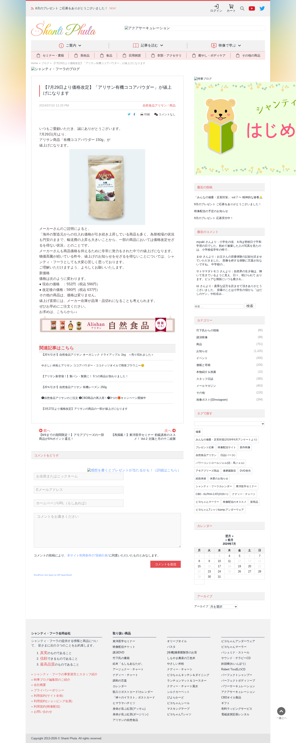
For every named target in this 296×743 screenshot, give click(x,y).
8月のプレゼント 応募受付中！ (213, 218)
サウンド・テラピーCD (235, 658)
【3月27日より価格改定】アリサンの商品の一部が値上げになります (84, 408)
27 (249, 571)
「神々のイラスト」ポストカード (134, 697)
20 (249, 566)
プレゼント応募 (205, 447)
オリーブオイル (177, 641)
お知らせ (202, 351)
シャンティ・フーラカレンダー (214, 486)
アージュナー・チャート (128, 669)
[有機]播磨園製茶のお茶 (182, 652)
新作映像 (245, 447)
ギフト (225, 703)
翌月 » (229, 536)
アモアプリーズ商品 (207, 470)
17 (219, 566)
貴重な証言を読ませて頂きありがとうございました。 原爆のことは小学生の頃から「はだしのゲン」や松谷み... (229, 289)
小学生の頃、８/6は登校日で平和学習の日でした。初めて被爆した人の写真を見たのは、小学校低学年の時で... (228, 245)
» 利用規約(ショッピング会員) (51, 701)
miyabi (200, 241)
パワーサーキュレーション (238, 686)
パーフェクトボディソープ (238, 680)
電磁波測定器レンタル (235, 714)
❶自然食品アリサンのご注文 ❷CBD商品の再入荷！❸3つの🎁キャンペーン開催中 (93, 398)
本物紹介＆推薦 (206, 372)
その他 (200, 392)
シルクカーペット (178, 691)
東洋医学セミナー (246, 486)
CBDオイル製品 (231, 697)
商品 (172, 105)
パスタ (171, 646)
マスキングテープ (178, 708)
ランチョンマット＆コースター (187, 680)
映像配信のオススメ (234, 501)
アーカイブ (201, 606)
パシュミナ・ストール (235, 652)
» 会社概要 (38, 685)
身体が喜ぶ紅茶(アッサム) (129, 708)
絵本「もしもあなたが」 (128, 663)
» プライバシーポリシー (47, 690)
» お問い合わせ (41, 711)
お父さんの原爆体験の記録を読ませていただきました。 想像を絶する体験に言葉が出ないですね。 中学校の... (229, 260)
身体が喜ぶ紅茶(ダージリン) (130, 714)
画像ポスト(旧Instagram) (212, 399)
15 (199, 566)
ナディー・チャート (243, 494)
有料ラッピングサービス (236, 708)
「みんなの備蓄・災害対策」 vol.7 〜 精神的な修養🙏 (228, 197)
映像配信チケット (124, 646)
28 (259, 571)
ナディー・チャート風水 (182, 686)
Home (34, 63)
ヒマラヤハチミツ (124, 703)
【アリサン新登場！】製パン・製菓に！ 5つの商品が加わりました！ (84, 376)
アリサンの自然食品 (125, 720)
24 (219, 571)
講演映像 (202, 337)
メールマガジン (206, 385)
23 (209, 571)
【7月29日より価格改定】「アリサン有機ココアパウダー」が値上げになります (98, 63)
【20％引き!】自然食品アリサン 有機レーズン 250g (74, 387)
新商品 (254, 501)
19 (239, 566)
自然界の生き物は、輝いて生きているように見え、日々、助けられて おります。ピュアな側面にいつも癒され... (229, 275)
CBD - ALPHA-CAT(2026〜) (212, 494)
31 (219, 576)
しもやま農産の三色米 (181, 658)
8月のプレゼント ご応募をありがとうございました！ (227, 204)
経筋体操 (201, 478)
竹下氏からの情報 (207, 330)
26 (239, 571)
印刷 (147, 114)
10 (219, 561)
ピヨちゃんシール (178, 703)
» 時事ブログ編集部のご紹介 (50, 679)
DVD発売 (245, 470)
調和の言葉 (120, 680)
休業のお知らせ (219, 478)
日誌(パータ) (227, 455)
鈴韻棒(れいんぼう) (233, 663)
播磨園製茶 (229, 470)
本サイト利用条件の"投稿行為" (88, 555)
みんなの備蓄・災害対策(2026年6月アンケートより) (226, 439)
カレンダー (120, 686)
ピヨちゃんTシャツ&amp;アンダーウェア (220, 509)
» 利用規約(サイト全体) (47, 695)
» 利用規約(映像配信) (45, 706)
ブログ (45, 63)
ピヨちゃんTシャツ (179, 714)
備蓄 (198, 431)
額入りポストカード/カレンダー (133, 691)
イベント (202, 358)
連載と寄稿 (203, 365)
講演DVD (118, 652)
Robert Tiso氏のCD (233, 669)
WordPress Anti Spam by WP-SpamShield (53, 575)
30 (209, 576)
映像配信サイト (227, 447)
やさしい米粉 (175, 663)
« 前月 (229, 540)
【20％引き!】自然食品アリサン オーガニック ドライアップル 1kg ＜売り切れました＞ (97, 354)
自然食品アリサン (155, 105)
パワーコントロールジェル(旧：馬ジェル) (220, 462)
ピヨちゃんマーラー (207, 501)
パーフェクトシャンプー (236, 675)
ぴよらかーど (175, 697)
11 (229, 561)
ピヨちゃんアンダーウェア (238, 641)
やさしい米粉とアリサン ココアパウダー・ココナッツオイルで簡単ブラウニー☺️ (92, 365)
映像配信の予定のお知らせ (53, 8)
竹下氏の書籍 (121, 658)
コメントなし (167, 114)
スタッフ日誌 (204, 378)
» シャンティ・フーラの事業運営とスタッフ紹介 (64, 674)
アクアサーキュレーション (238, 691)
